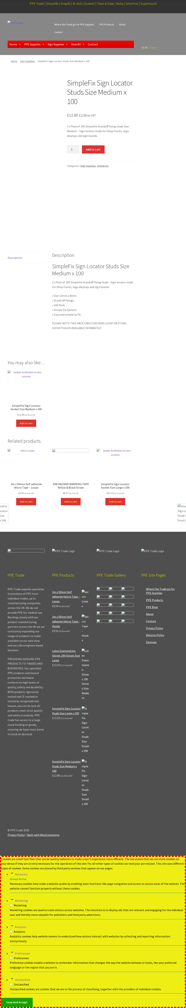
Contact (58, 32)
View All (76, 44)
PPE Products (106, 24)
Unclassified (22, 980)
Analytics (20, 927)
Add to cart (93, 149)
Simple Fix (103, 166)
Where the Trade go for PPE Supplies (74, 24)
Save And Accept (16, 1002)
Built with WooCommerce (43, 835)
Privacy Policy (154, 628)
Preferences (22, 953)
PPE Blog (152, 607)
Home (13, 44)
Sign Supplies (56, 44)
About (122, 24)
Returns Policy (155, 635)
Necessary (21, 874)
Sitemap (151, 642)
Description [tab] (15, 258)
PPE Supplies (32, 44)
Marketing (21, 900)
